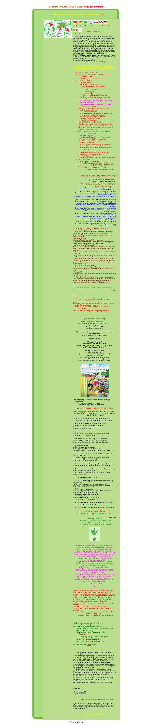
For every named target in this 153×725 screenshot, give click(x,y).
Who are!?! (84, 74)
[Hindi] (91, 23)
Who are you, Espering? (87, 72)
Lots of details (82, 159)
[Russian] (96, 23)
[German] (106, 23)
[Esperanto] (80, 31)
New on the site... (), (95, 131)
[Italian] (75, 31)
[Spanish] (80, 23)
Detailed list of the (92, 167)
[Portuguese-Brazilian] (86, 23)
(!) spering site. (103, 165)
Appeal (84, 93)
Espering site (85, 634)
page (95, 641)
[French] (101, 23)
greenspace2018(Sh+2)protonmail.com (100, 699)
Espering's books (88, 106)
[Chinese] (75, 23)
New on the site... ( (89, 122)
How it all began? (86, 80)
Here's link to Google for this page (98, 176)
